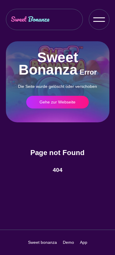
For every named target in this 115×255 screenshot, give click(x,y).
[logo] (30, 19)
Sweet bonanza (42, 242)
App (83, 242)
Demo (68, 242)
